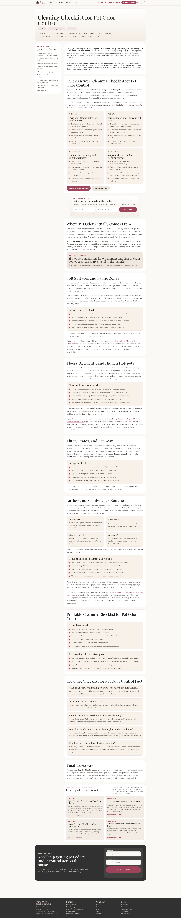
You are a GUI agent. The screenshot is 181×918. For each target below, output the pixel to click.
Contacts (98, 913)
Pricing (98, 907)
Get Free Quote (129, 3)
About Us (69, 3)
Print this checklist (100, 188)
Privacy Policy (125, 904)
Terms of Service (93, 213)
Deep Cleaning (70, 907)
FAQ (75, 3)
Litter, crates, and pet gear (46, 72)
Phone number (111, 859)
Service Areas (59, 3)
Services (50, 3)
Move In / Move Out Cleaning (74, 909)
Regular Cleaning (71, 904)
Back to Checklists (46, 12)
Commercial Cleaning (72, 913)
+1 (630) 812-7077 (126, 911)
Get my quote (128, 209)
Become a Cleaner (105, 2)
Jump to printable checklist (79, 188)
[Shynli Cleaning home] (40, 2)
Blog (97, 909)
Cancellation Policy (126, 909)
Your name (109, 850)
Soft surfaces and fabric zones (47, 63)
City (141, 2)
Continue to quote (123, 870)
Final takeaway (42, 90)
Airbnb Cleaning (71, 911)
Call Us (116, 2)
